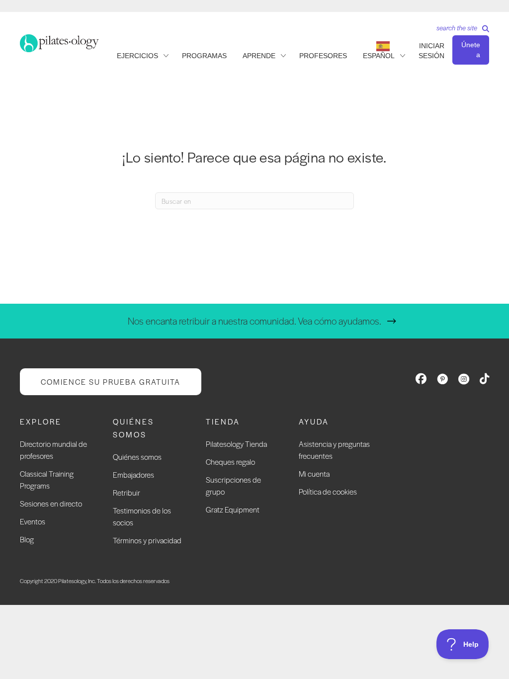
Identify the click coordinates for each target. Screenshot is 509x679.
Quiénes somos (137, 456)
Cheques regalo (230, 461)
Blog (27, 539)
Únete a (470, 50)
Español (379, 56)
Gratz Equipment (232, 509)
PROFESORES (323, 56)
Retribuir (126, 492)
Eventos (32, 521)
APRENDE (259, 56)
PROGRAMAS (204, 56)
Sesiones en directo (51, 503)
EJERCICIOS (137, 56)
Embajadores (133, 474)
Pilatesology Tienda (236, 443)
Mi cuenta (314, 473)
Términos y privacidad (147, 540)
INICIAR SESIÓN (431, 51)
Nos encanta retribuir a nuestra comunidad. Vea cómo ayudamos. (254, 321)
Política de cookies (328, 491)
